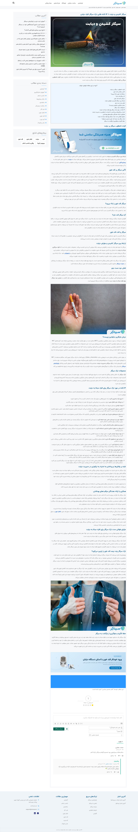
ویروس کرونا (40, 143)
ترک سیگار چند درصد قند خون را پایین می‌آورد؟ (113, 119)
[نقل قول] (71, 723)
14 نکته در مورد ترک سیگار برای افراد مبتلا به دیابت (112, 110)
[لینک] (76, 723)
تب (43, 139)
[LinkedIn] (35, 813)
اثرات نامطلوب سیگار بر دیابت (117, 89)
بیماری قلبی (122, 162)
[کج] (58, 723)
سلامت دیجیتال (40, 106)
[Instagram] (38, 813)
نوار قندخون (57, 3)
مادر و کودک (41, 123)
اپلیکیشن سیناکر (92, 800)
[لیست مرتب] (65, 723)
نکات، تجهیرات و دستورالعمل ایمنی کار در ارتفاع (31, 61)
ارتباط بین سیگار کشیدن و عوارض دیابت (115, 101)
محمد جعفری (109, 764)
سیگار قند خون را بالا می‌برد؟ (118, 94)
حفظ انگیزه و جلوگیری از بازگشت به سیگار (114, 121)
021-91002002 (33, 806)
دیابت (70, 159)
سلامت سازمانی (72, 3)
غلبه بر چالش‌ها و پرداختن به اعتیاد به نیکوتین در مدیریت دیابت (108, 112)
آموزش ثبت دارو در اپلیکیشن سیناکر (34, 21)
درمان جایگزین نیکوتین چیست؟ (117, 105)
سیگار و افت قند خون (119, 98)
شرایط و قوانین (93, 810)
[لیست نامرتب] (68, 723)
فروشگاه (64, 3)
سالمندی (42, 102)
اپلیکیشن (80, 3)
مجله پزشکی (48, 3)
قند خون (113, 7)
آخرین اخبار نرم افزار (121, 803)
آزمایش (42, 89)
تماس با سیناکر (93, 803)
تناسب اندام (41, 96)
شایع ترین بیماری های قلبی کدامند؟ (34, 30)
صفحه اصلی (123, 7)
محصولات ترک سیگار (120, 107)
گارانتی (95, 813)
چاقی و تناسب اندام (28, 143)
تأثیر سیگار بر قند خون (119, 92)
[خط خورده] (63, 723)
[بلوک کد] (73, 723)
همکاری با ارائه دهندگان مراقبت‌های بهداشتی (114, 114)
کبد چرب (42, 119)
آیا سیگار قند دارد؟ (120, 96)
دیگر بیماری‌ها (41, 99)
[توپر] (55, 723)
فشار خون (58, 512)
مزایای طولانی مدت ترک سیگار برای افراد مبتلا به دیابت (111, 116)
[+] (81, 723)
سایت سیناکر (120, 264)
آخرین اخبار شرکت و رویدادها (118, 800)
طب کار (42, 109)
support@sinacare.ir (31, 809)
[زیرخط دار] (60, 723)
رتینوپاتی (67, 253)
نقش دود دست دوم (120, 103)
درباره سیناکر (93, 807)
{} (78, 723)
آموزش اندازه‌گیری (39, 92)
